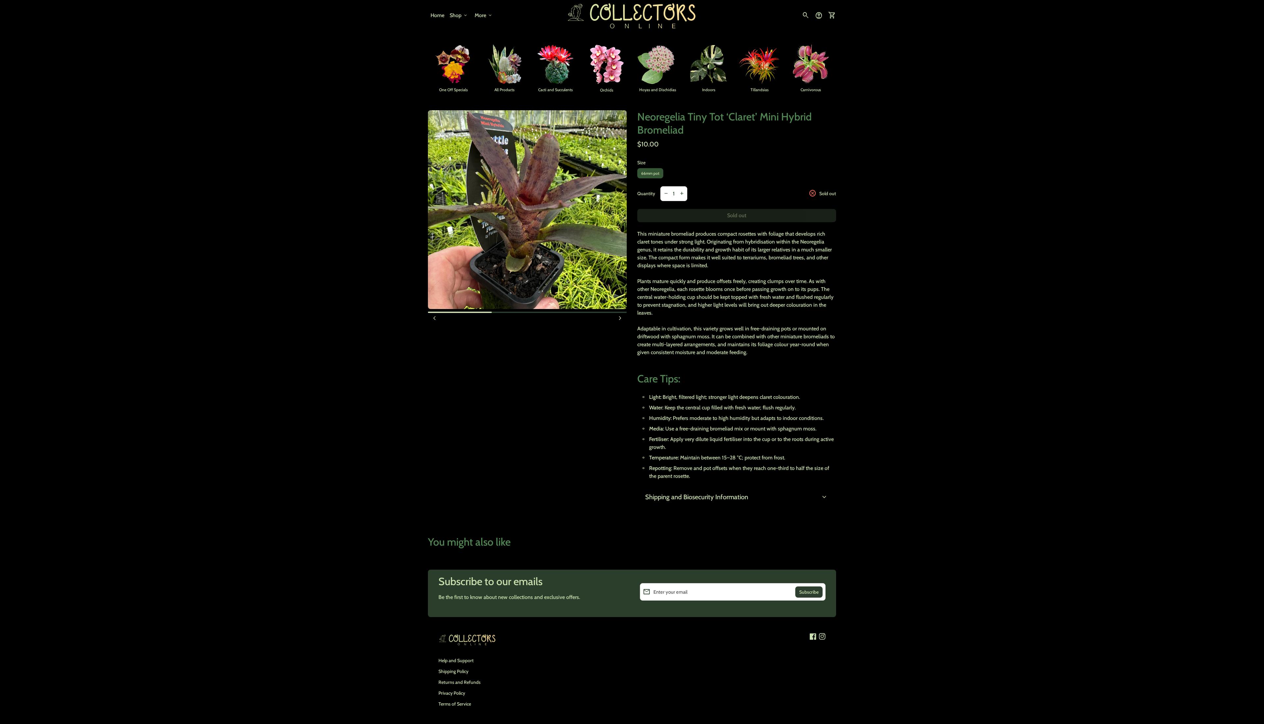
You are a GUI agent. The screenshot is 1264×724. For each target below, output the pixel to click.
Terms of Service (454, 704)
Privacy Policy (451, 693)
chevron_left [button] (434, 318)
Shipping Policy (453, 671)
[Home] (632, 15)
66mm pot (650, 173)
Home (437, 15)
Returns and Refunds (459, 682)
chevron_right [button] (620, 318)
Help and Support (456, 660)
